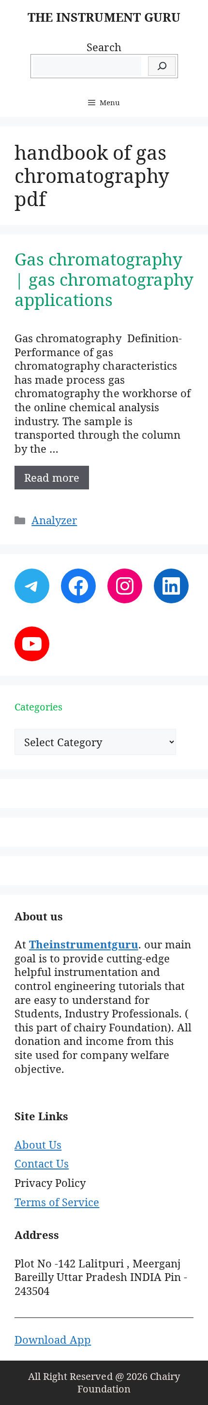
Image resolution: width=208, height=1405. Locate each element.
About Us (38, 1144)
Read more (51, 477)
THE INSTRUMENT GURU (104, 17)
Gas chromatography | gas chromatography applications (104, 279)
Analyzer (54, 520)
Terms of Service (57, 1202)
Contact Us (42, 1163)
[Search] (162, 66)
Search (104, 47)
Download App (53, 1339)
